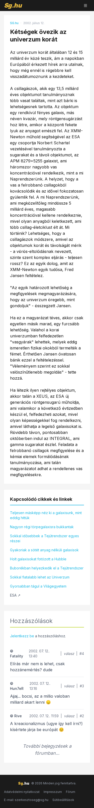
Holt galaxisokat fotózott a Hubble (38, 559)
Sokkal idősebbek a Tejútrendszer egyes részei (44, 538)
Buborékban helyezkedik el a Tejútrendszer (46, 568)
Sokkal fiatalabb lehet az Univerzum (39, 577)
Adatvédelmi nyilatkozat (22, 792)
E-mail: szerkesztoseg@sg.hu (26, 800)
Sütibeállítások (63, 800)
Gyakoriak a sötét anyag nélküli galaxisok (44, 550)
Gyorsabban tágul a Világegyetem (38, 586)
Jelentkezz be (22, 636)
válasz (69, 653)
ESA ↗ (15, 595)
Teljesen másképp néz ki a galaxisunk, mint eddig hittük (46, 515)
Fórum (70, 792)
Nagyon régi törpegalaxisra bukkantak (42, 527)
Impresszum (53, 792)
